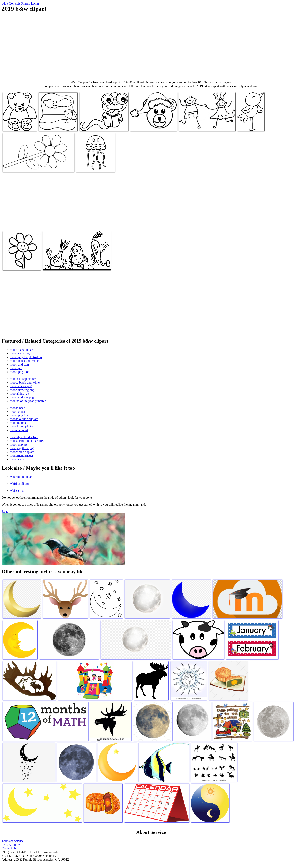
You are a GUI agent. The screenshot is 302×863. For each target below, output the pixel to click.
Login (35, 3)
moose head (17, 408)
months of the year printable (28, 401)
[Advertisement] (151, 46)
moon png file (19, 415)
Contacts (14, 3)
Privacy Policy (11, 844)
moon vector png (21, 386)
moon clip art (18, 444)
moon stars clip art (21, 349)
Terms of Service (13, 841)
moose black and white (25, 382)
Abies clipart (18, 490)
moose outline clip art (24, 419)
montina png (18, 422)
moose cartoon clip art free (27, 440)
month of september (23, 379)
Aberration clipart (21, 476)
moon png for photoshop (26, 357)
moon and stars (19, 364)
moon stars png (20, 353)
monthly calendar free (24, 437)
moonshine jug (19, 393)
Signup (25, 3)
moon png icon (19, 372)
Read (5, 511)
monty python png (22, 448)
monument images (21, 455)
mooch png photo (21, 426)
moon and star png (22, 397)
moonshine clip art (22, 452)
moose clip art (19, 430)
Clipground (20, 851)
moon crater (17, 411)
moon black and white (24, 360)
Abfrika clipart (19, 483)
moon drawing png (22, 390)
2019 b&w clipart (14, 125)
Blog (5, 3)
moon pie (16, 368)
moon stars (17, 459)
